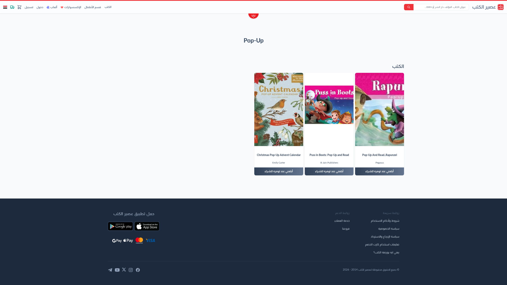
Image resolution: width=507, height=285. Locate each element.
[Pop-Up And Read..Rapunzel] (379, 109)
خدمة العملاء (342, 220)
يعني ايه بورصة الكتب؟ (386, 252)
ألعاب (53, 7)
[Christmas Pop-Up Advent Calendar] (278, 109)
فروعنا (346, 228)
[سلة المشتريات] (19, 7)
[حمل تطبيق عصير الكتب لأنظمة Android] (120, 226)
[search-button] (409, 7)
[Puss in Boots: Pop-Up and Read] (329, 109)
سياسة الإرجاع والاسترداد (385, 236)
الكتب (108, 7)
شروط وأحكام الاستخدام (385, 220)
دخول (39, 7)
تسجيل (29, 7)
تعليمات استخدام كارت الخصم (382, 244)
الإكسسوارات (72, 7)
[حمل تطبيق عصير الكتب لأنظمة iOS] (147, 226)
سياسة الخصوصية (388, 228)
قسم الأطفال (92, 7)
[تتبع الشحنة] (12, 7)
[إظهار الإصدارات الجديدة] (253, 16)
